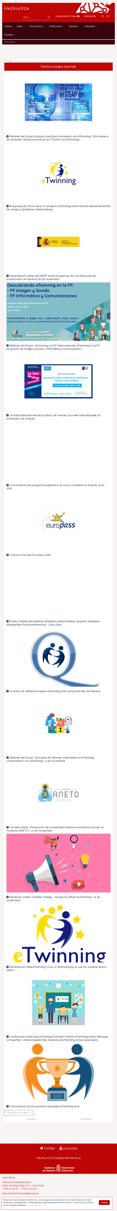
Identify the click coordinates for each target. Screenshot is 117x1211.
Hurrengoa (85, 1119)
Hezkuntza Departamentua (58, 1158)
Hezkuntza (16, 8)
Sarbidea (89, 16)
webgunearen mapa (66, 16)
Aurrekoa (31, 1119)
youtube (69, 1148)
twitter (49, 1148)
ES (102, 16)
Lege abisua (8, 1177)
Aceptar (104, 1202)
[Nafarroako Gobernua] (58, 1168)
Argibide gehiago (34, 1205)
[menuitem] (8, 26)
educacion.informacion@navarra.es (20, 1193)
